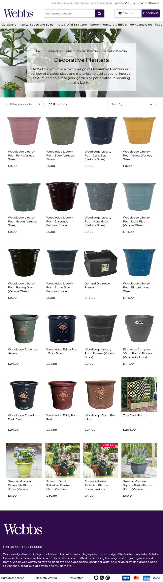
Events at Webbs (62, 2)
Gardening (9, 24)
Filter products (21, 104)
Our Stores (81, 2)
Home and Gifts (141, 24)
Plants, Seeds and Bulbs (36, 24)
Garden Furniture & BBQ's (108, 24)
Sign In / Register (149, 2)
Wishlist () (125, 3)
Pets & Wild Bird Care (72, 24)
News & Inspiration (100, 2)
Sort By (116, 104)
